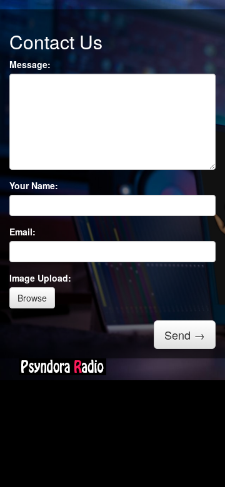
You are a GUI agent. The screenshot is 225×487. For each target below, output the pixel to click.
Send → (184, 335)
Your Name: (33, 185)
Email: (22, 231)
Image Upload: (40, 278)
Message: (30, 64)
